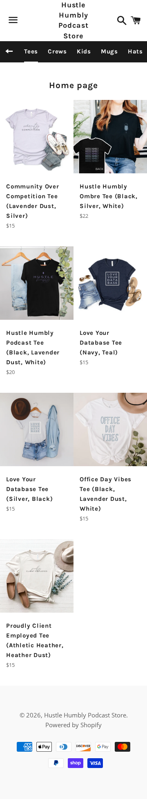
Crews (57, 51)
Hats (135, 51)
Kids (84, 51)
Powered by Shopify (73, 725)
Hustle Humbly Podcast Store (73, 20)
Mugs (109, 51)
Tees (31, 51)
